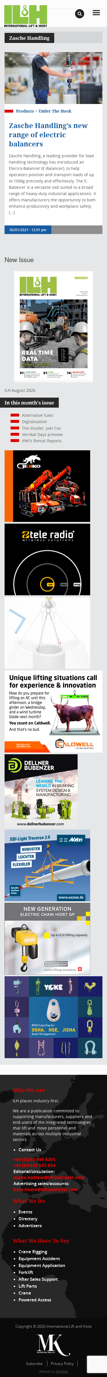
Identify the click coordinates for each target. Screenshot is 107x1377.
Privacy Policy (62, 1363)
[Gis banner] (47, 973)
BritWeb (62, 1371)
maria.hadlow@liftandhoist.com (48, 1177)
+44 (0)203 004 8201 (34, 1159)
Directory (28, 1219)
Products (25, 111)
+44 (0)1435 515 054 (34, 1165)
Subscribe (34, 1363)
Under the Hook (55, 111)
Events (25, 1212)
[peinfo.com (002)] (47, 667)
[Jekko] (47, 520)
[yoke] (53, 1056)
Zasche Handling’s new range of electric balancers (48, 134)
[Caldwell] (53, 751)
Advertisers (30, 1226)
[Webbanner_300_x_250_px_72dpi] (47, 593)
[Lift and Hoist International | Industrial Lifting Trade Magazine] (25, 15)
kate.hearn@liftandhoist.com (45, 1189)
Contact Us (30, 1150)
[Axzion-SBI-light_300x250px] (47, 899)
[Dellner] (41, 826)
